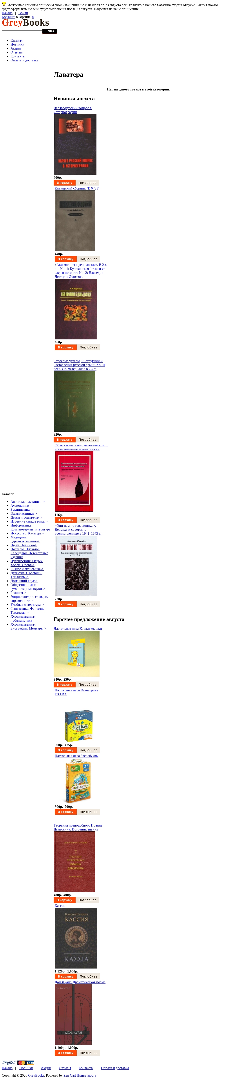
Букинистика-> (22, 509)
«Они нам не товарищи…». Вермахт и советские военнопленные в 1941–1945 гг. (78, 529)
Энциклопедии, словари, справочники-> (29, 598)
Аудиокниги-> (21, 505)
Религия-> (18, 593)
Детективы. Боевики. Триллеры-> (26, 575)
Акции (16, 48)
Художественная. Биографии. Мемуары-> (28, 626)
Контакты (18, 56)
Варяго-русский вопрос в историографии (73, 110)
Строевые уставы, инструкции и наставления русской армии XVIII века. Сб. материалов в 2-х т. (79, 365)
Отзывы (17, 52)
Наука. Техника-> (24, 545)
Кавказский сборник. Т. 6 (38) (77, 188)
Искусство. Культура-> (28, 533)
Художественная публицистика (23, 618)
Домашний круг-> (24, 581)
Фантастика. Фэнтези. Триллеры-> (27, 610)
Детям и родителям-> (26, 517)
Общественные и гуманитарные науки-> (28, 587)
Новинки (17, 44)
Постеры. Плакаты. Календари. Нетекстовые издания (29, 553)
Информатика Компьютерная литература (30, 527)
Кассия (60, 906)
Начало (7, 13)
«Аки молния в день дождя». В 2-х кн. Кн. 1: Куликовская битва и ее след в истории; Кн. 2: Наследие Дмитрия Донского (81, 270)
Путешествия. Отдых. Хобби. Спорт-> (27, 563)
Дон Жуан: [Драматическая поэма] (80, 982)
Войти (23, 13)
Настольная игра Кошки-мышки (78, 628)
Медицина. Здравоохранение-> (25, 539)
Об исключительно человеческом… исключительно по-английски (81, 447)
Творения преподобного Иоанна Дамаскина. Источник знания (78, 827)
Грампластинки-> (24, 513)
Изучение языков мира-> (29, 521)
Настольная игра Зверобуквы (76, 756)
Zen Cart (70, 1075)
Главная (16, 40)
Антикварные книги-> (28, 501)
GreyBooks (36, 1075)
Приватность (86, 1075)
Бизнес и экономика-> (27, 569)
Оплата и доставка (24, 60)
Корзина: (8, 17)
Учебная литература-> (27, 604)
